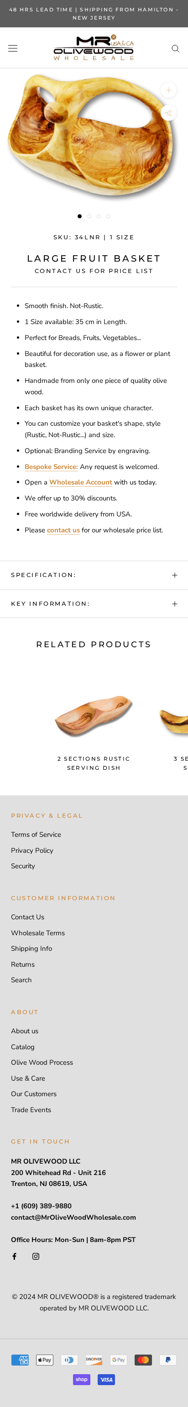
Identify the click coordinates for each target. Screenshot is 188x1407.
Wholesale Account (80, 482)
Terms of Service (36, 834)
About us (24, 1031)
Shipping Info (31, 948)
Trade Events (31, 1109)
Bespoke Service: (51, 466)
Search (21, 979)
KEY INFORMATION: (50, 603)
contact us (63, 530)
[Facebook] (14, 1256)
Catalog (23, 1046)
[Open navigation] (12, 48)
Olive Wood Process (42, 1062)
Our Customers (34, 1093)
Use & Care (28, 1078)
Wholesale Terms (38, 933)
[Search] (176, 48)
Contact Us (27, 917)
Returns (23, 964)
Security (23, 866)
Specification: (43, 574)
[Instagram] (35, 1256)
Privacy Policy (32, 850)
